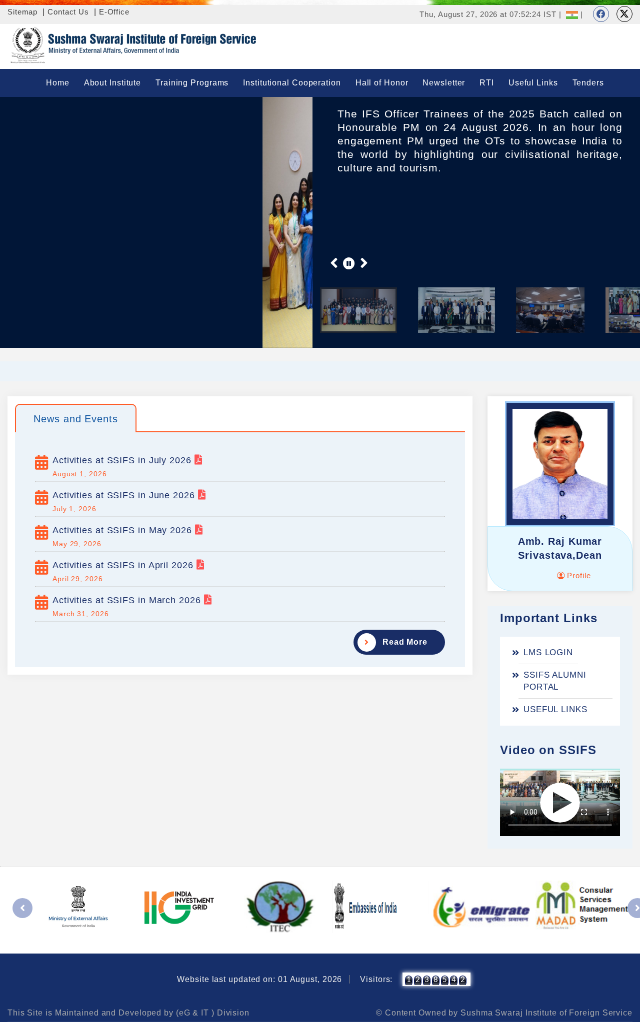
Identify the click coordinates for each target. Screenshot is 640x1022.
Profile (577, 575)
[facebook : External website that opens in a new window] (601, 14)
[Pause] (349, 263)
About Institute (113, 82)
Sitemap (23, 11)
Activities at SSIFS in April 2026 (124, 565)
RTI (487, 82)
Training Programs (192, 82)
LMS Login (548, 652)
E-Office (114, 11)
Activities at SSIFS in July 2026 (123, 460)
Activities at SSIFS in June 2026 (125, 495)
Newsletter (443, 82)
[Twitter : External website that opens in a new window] (624, 14)
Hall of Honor (382, 82)
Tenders (588, 82)
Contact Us (68, 11)
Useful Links (533, 82)
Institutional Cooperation (292, 82)
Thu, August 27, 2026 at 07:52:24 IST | (490, 14)
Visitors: (376, 979)
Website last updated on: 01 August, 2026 (259, 979)
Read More (405, 642)
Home (58, 82)
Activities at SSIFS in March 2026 (128, 600)
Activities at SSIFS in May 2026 (123, 530)
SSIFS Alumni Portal (555, 681)
